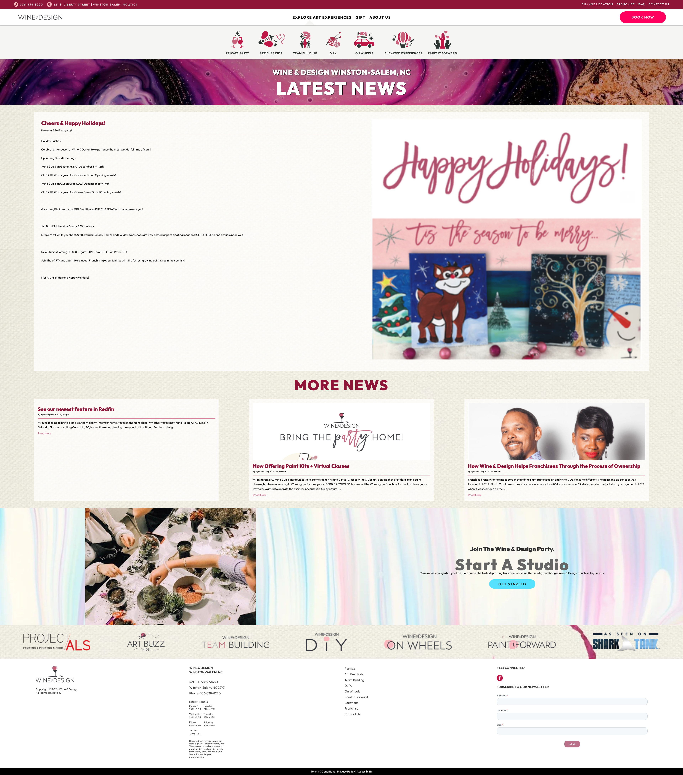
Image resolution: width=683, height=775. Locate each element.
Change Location (597, 4)
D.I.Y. (348, 686)
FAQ (641, 4)
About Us (380, 17)
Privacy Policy (346, 771)
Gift (360, 17)
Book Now (642, 17)
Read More (44, 433)
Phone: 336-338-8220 (205, 693)
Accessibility (364, 771)
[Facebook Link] (500, 678)
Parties (350, 668)
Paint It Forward (356, 697)
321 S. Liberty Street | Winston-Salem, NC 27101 (95, 4)
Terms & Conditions (323, 771)
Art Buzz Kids (354, 674)
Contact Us (658, 4)
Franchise (626, 4)
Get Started (512, 584)
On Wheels (352, 691)
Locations (351, 703)
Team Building (354, 680)
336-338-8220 (31, 4)
